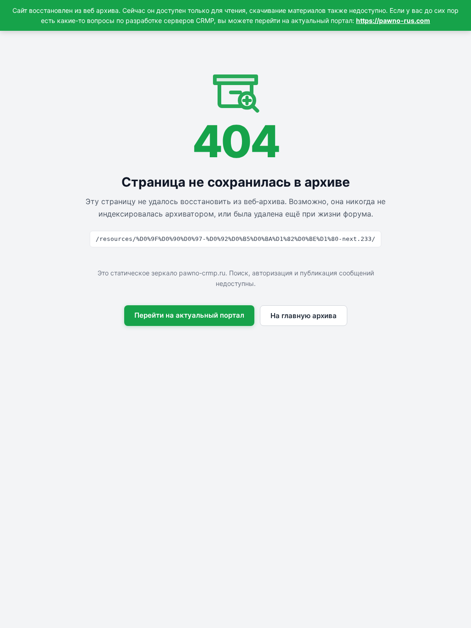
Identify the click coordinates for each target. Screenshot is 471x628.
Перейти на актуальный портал (189, 315)
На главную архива (303, 315)
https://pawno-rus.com (393, 20)
